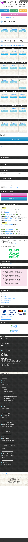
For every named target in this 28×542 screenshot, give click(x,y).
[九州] (2, 365)
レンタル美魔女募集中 (14, 139)
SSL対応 (3, 410)
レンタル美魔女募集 (6, 415)
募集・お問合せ (23, 10)
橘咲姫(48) (23, 105)
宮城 (5, 359)
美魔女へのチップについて (6, 319)
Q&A (3, 382)
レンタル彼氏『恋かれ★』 (7, 464)
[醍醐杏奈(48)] (4, 80)
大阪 (5, 363)
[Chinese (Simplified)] (1, 160)
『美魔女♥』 (11, 263)
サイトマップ (4, 473)
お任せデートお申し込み (6, 434)
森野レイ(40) (5, 62)
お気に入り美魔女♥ (4, 355)
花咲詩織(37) (14, 62)
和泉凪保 (11, 224)
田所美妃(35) (14, 105)
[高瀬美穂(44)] (4, 29)
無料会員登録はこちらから (14, 194)
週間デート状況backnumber (7, 460)
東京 (5, 45)
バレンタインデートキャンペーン (8, 453)
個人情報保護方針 (5, 408)
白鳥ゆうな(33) (4, 105)
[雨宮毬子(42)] (4, 51)
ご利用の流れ (4, 378)
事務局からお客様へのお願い (7, 451)
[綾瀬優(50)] (14, 51)
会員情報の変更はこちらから (14, 198)
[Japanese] (8, 160)
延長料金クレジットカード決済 (7, 316)
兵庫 (7, 363)
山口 (7, 364)
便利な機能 (4, 387)
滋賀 (12, 363)
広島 (5, 364)
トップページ (4, 375)
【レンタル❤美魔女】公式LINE (9, 400)
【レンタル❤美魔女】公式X (9, 398)
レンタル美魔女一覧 (6, 431)
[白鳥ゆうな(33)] (14, 29)
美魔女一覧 (3, 353)
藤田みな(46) (23, 91)
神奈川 (8, 45)
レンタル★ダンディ (6, 466)
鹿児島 (8, 365)
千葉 (14, 45)
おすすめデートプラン (6, 384)
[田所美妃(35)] (13, 108)
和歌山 (17, 363)
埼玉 (11, 45)
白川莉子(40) (23, 62)
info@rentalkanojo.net (5, 343)
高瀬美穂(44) (14, 91)
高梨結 (9, 227)
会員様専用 (5, 10)
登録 (17, 187)
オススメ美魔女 (4, 354)
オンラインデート (5, 436)
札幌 (6, 358)
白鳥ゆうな (12, 209)
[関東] (1, 45)
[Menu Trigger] (2, 3)
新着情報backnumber (6, 457)
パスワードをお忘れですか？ (11, 187)
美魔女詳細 (4, 31)
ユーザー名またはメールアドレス (7, 180)
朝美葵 (9, 231)
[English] (4, 160)
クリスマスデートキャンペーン (8, 455)
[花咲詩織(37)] (13, 65)
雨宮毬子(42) (5, 48)
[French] (5, 160)
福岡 (5, 365)
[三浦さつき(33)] (14, 80)
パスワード (3, 183)
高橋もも (11, 233)
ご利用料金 (4, 380)
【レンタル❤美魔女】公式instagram (10, 396)
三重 (10, 361)
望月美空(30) (5, 91)
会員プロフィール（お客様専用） (10, 445)
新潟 (14, 361)
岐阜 (7, 361)
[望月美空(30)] (4, 94)
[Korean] (9, 160)
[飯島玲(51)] (23, 29)
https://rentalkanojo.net (5, 340)
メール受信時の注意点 (6, 413)
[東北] (2, 359)
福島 (10, 359)
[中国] (2, 364)
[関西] (2, 363)
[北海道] (2, 358)
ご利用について (14, 10)
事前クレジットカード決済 (6, 317)
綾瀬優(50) (13, 48)
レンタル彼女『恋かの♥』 (7, 462)
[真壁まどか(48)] (22, 86)
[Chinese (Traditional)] (2, 160)
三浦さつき (12, 218)
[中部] (2, 361)
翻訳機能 (5, 389)
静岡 (12, 361)
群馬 (23, 45)
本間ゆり (11, 214)
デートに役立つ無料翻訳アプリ (9, 402)
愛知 (5, 361)
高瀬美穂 (11, 212)
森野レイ (11, 220)
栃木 (20, 45)
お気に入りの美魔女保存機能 (9, 393)
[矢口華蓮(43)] (22, 123)
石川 (19, 361)
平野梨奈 (11, 229)
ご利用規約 (4, 406)
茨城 (17, 45)
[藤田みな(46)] (22, 94)
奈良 (14, 363)
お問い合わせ (4, 417)
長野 (17, 361)
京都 (10, 363)
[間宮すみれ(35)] (5, 123)
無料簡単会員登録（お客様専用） (8, 440)
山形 (7, 359)
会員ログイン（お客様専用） (9, 443)
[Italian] (6, 160)
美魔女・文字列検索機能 (8, 391)
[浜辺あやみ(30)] (14, 123)
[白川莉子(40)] (22, 65)
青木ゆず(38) (23, 48)
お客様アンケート (5, 448)
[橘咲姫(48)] (23, 108)
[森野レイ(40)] (4, 65)
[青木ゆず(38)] (22, 51)
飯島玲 (9, 216)
